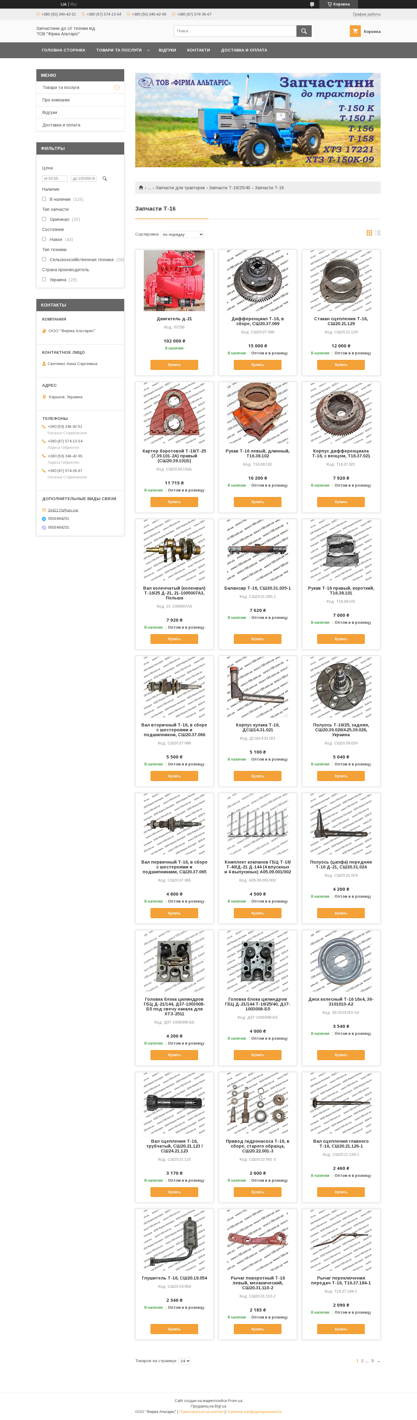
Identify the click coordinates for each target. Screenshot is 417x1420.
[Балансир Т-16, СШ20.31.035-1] (258, 549)
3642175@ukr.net (63, 510)
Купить (174, 365)
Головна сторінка (63, 50)
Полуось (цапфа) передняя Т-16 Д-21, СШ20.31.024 (341, 864)
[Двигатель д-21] (174, 280)
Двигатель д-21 (174, 318)
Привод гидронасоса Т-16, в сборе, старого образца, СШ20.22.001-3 (257, 1146)
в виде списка (378, 234)
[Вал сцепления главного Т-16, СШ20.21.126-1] (341, 1102)
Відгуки (167, 50)
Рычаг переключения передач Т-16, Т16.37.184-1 (341, 1280)
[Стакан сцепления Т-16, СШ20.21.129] (341, 280)
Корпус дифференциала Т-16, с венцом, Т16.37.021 (341, 453)
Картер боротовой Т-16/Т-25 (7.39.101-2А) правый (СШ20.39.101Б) (174, 456)
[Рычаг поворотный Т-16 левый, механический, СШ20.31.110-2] (258, 1239)
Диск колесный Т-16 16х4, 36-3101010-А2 (341, 1001)
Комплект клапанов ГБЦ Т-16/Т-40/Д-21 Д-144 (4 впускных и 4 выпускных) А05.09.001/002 (257, 867)
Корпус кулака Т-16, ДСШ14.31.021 (258, 727)
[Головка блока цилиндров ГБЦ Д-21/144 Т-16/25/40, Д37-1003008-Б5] (258, 960)
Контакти (198, 50)
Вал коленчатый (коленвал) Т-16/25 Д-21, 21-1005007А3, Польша (174, 593)
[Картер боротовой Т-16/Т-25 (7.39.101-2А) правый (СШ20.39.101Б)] (174, 412)
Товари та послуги (119, 50)
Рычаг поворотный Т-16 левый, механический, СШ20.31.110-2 (258, 1283)
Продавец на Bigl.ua (208, 1406)
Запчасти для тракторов (180, 187)
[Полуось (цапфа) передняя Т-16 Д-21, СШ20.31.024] (341, 823)
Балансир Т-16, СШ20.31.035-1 (257, 588)
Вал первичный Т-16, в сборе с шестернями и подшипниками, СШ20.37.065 (174, 867)
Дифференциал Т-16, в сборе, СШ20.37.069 (257, 321)
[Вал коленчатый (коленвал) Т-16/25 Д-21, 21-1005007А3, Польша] (174, 549)
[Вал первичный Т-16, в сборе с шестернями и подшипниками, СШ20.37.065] (174, 823)
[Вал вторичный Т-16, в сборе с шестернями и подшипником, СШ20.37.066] (174, 686)
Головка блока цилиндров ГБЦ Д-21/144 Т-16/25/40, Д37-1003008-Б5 (257, 1004)
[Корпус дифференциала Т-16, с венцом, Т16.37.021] (341, 412)
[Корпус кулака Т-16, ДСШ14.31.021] (258, 686)
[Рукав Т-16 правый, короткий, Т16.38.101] (341, 549)
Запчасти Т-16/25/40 (229, 187)
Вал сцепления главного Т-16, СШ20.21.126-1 (341, 1143)
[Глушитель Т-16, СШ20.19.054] (174, 1239)
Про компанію (56, 100)
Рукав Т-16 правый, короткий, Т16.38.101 (341, 590)
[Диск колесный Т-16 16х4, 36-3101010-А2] (341, 960)
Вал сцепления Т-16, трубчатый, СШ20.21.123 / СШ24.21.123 (174, 1146)
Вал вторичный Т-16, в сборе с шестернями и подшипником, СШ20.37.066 (174, 729)
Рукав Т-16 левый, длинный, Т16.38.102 (258, 453)
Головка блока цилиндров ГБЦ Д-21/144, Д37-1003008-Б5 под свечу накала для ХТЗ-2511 (174, 1006)
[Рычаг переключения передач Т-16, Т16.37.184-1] (341, 1239)
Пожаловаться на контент (201, 1412)
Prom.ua (235, 1401)
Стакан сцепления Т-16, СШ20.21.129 (341, 321)
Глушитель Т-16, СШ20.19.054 (174, 1278)
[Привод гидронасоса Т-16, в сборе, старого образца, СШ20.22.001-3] (258, 1102)
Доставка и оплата (244, 50)
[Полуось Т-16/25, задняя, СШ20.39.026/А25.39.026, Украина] (341, 686)
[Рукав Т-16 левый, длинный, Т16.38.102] (258, 412)
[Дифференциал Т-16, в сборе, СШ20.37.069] (258, 280)
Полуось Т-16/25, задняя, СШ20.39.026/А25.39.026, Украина (341, 729)
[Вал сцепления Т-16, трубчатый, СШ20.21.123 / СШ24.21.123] (174, 1102)
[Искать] (304, 31)
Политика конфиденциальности (254, 1412)
